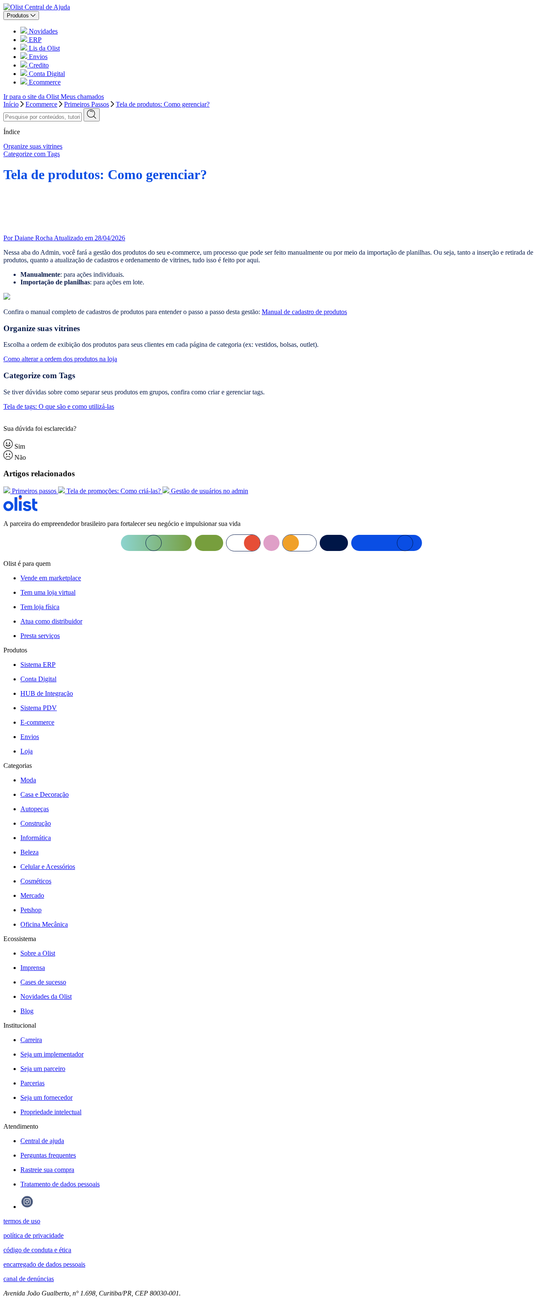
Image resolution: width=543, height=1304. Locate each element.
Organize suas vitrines (32, 146)
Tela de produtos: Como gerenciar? (163, 104)
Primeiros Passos (86, 104)
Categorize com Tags (31, 153)
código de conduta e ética (37, 1249)
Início (11, 104)
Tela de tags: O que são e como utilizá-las (58, 406)
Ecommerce (41, 104)
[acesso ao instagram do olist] (27, 1206)
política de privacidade (33, 1235)
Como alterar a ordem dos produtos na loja (60, 359)
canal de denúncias (28, 1278)
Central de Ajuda (47, 7)
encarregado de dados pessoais (44, 1264)
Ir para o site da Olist (32, 96)
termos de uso (21, 1221)
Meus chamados (82, 96)
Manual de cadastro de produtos (304, 311)
